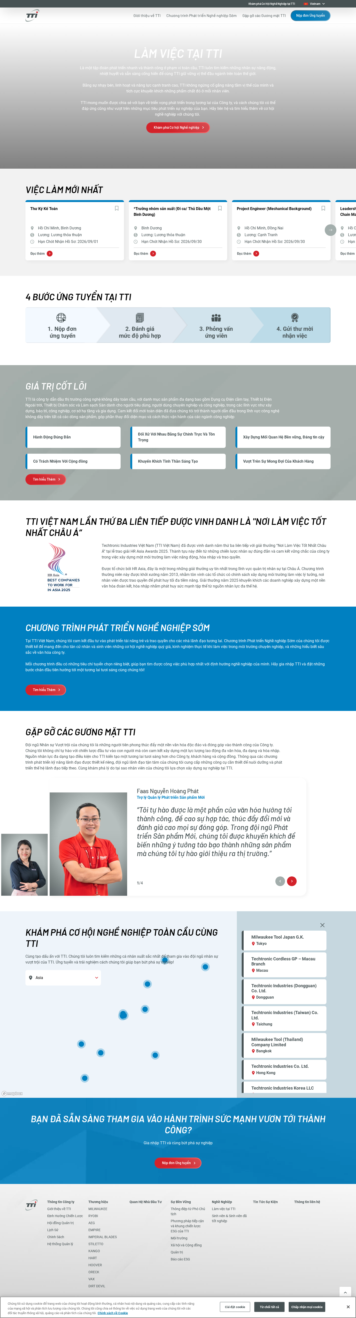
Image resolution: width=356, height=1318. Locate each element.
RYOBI (93, 1216)
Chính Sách (55, 1237)
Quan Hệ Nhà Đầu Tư (146, 1202)
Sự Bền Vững (181, 1202)
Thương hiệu (98, 1202)
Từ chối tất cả (269, 1307)
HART (92, 1258)
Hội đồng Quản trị (60, 1223)
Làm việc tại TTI (223, 1209)
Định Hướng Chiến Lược (65, 1216)
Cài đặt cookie (235, 1307)
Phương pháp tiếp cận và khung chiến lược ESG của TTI (187, 1226)
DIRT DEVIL (96, 1286)
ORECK (93, 1272)
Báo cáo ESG (180, 1259)
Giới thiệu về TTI (59, 1209)
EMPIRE (94, 1230)
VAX (91, 1279)
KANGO (94, 1251)
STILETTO (95, 1244)
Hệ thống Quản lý (60, 1244)
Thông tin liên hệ (307, 1202)
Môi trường (179, 1238)
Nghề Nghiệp (222, 1202)
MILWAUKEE (97, 1209)
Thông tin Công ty (60, 1202)
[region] (178, 1004)
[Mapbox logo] (12, 1093)
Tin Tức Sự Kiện (265, 1202)
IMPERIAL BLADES (102, 1237)
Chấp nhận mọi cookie (307, 1307)
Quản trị (177, 1252)
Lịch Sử (52, 1230)
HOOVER (95, 1265)
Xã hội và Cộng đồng (186, 1245)
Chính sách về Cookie (113, 1313)
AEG (91, 1223)
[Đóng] (348, 1307)
